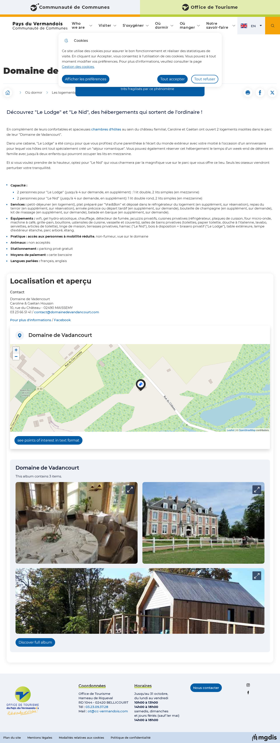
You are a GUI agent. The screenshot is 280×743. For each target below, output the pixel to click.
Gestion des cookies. (78, 67)
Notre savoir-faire (217, 25)
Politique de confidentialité (130, 737)
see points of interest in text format (48, 440)
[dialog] (140, 60)
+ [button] (16, 350)
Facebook (62, 320)
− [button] (16, 356)
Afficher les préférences (85, 79)
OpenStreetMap (247, 430)
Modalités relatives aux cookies (81, 737)
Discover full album (35, 642)
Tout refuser (204, 79)
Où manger (187, 25)
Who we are (78, 25)
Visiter (105, 25)
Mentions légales (39, 737)
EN (258, 27)
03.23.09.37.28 (97, 707)
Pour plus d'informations (30, 320)
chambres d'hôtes (106, 129)
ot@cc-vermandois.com (108, 711)
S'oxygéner (133, 25)
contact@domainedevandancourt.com (66, 312)
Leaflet (230, 430)
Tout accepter (172, 79)
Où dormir (161, 25)
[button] (247, 92)
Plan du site (12, 737)
